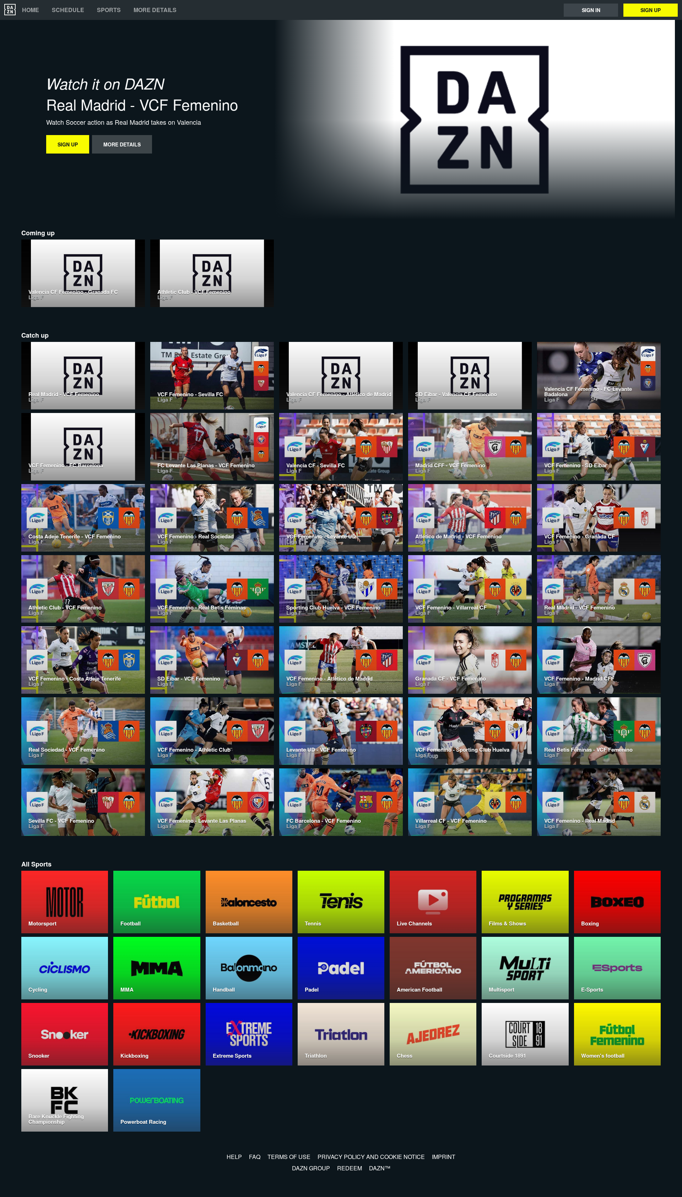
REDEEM (349, 1168)
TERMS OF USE (288, 1157)
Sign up (650, 10)
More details (155, 10)
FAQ (254, 1157)
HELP (234, 1157)
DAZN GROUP (311, 1168)
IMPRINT (443, 1157)
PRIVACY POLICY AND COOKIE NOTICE (371, 1157)
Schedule (68, 10)
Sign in (591, 10)
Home (30, 10)
